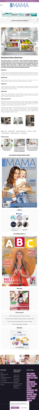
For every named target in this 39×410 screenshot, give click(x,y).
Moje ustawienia (24, 407)
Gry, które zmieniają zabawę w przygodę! (19, 324)
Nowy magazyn (16, 379)
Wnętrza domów (16, 376)
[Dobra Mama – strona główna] (19, 5)
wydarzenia (29, 400)
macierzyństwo (32, 396)
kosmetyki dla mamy (31, 381)
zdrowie (32, 386)
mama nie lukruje (30, 390)
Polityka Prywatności (4, 374)
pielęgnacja (29, 375)
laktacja (34, 394)
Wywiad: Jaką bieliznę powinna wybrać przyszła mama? (19, 315)
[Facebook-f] (1, 384)
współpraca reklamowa (15, 133)
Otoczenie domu (17, 378)
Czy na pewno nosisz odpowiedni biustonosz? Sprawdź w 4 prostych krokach (19, 318)
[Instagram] (2, 5)
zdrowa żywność (23, 133)
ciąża (28, 373)
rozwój (34, 375)
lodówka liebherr (11, 131)
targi (36, 390)
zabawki (35, 377)
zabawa (28, 386)
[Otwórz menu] (1, 11)
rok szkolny (29, 131)
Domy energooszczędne (18, 383)
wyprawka (29, 388)
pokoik (28, 377)
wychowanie (29, 394)
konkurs (33, 398)
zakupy (35, 383)
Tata (31, 383)
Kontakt (1, 372)
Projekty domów (16, 375)
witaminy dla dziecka (5, 133)
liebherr (5, 131)
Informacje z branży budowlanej (17, 386)
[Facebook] (0, 5)
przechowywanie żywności (21, 131)
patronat (28, 398)
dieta (28, 379)
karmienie (32, 373)
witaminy (34, 131)
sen (31, 377)
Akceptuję (15, 407)
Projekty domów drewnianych (16, 382)
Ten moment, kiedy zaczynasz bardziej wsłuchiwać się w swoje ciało (19, 321)
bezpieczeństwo (30, 392)
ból (27, 396)
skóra (28, 383)
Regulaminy (2, 375)
